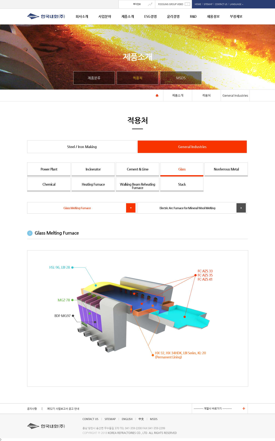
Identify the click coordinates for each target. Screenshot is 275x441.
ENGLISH (127, 418)
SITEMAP (208, 4)
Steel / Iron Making (82, 147)
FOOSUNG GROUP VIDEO (170, 4)
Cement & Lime (137, 169)
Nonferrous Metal (226, 169)
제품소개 (127, 16)
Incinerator (93, 169)
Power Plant (49, 169)
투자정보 (137, 4)
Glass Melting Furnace (81, 208)
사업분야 (104, 16)
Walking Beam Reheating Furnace (137, 186)
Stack (182, 184)
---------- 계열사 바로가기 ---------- (213, 408)
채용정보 (213, 16)
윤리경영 (173, 16)
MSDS (181, 78)
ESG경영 (150, 16)
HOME (198, 4)
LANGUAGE (236, 4)
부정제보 (236, 16)
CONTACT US (221, 4)
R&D (193, 16)
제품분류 (94, 78)
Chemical (48, 184)
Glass (182, 169)
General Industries (192, 147)
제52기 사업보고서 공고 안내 (63, 408)
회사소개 (82, 16)
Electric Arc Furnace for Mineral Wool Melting (192, 208)
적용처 (137, 78)
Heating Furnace (93, 184)
